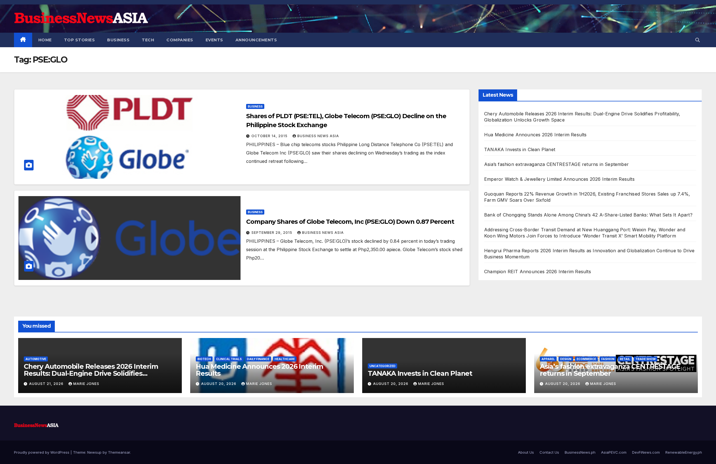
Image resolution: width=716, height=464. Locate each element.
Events (214, 39)
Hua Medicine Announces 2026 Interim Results (535, 134)
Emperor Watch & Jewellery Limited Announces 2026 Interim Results (559, 179)
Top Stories (79, 39)
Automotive (35, 359)
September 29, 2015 (272, 232)
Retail (625, 359)
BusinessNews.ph (580, 452)
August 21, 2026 (47, 384)
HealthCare (285, 359)
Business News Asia (318, 136)
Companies (179, 39)
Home (45, 39)
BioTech (204, 359)
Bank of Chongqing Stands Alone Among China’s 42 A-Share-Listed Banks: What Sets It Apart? (588, 215)
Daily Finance (258, 359)
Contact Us (549, 452)
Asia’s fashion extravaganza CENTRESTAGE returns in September (556, 164)
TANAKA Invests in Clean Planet (519, 149)
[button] (697, 40)
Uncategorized (382, 366)
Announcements (256, 39)
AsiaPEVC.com (613, 452)
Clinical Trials (229, 359)
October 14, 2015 (270, 136)
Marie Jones (86, 384)
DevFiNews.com (646, 452)
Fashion (607, 359)
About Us (526, 452)
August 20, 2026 (219, 384)
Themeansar (119, 452)
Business (118, 39)
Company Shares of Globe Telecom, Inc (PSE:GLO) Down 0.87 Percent (350, 221)
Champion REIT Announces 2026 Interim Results (537, 271)
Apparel (548, 359)
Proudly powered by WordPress (42, 452)
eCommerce (586, 359)
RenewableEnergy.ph (683, 452)
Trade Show (645, 359)
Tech (148, 39)
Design (565, 359)
